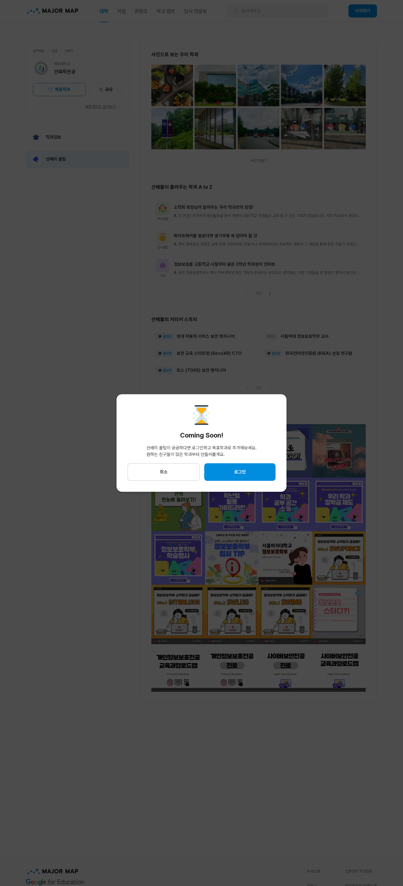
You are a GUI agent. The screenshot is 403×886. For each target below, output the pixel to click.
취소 (164, 472)
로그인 (240, 472)
